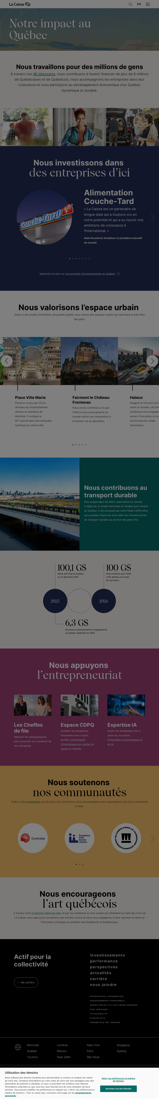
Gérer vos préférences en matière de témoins (118, 1079)
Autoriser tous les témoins (118, 1089)
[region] (79, 1083)
